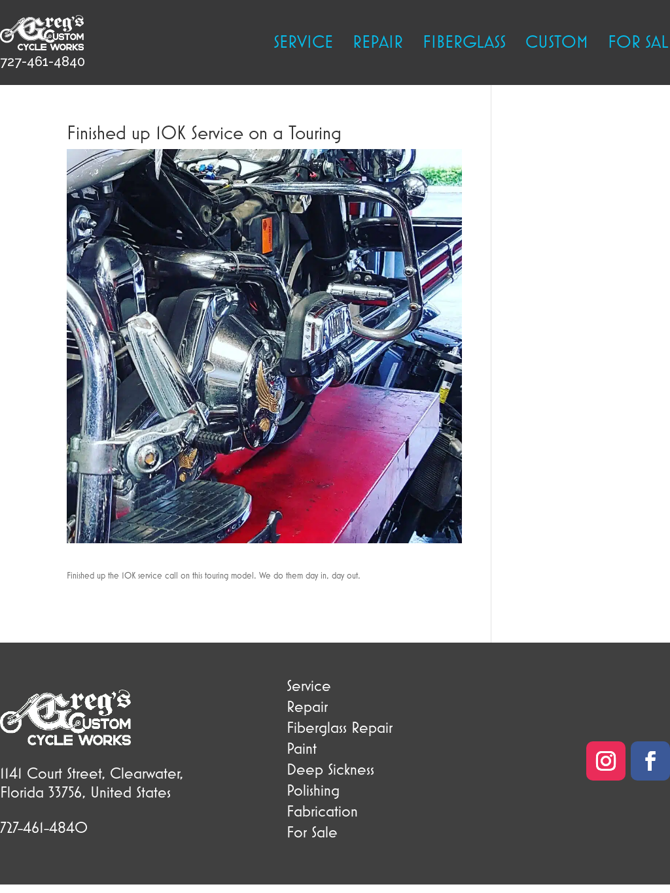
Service (303, 44)
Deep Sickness (330, 769)
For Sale (312, 831)
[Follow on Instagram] (606, 761)
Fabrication (322, 810)
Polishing (313, 790)
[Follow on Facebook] (650, 761)
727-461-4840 (42, 61)
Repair (378, 44)
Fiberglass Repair (340, 727)
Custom (556, 44)
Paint (302, 748)
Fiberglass (464, 44)
